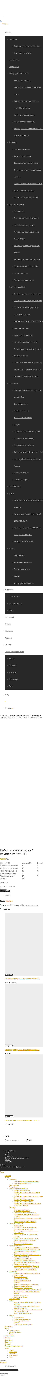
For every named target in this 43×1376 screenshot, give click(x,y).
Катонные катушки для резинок (26, 376)
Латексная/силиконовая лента (25, 342)
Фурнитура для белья (17, 287)
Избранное (13, 665)
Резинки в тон (19, 211)
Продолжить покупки (9, 1370)
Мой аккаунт (14, 679)
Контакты (13, 672)
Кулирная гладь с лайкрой (24, 445)
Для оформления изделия (24, 583)
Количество (4, 886)
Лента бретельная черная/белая (26, 218)
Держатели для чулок (22, 314)
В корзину (5, 891)
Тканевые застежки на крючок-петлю (28, 301)
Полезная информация (14, 652)
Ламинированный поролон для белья (28, 390)
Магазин (10, 715)
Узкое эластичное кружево (24, 191)
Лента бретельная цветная (24, 225)
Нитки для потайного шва (23, 542)
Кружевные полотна (21, 473)
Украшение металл (21, 356)
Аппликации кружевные (23, 562)
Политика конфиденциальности (17, 1158)
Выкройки (9, 590)
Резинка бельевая (21, 273)
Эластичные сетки (21, 404)
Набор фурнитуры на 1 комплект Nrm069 (22, 979)
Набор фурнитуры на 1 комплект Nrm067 (22, 1050)
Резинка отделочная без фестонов (27, 259)
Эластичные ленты (16, 204)
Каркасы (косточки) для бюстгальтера (28, 321)
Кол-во (12, 886)
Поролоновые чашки (21, 328)
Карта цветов (14, 60)
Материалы (13, 383)
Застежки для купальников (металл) (27, 349)
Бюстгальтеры (14, 597)
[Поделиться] (5, 1373)
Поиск (29, 1140)
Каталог (8, 32)
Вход (7, 695)
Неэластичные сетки (21, 411)
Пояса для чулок (15, 603)
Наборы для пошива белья (19, 74)
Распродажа (14, 67)
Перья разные (19, 555)
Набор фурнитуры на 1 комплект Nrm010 (22, 1120)
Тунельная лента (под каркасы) (26, 308)
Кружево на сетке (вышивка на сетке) (28, 184)
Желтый (9, 901)
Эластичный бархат (21, 480)
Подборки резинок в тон (23, 53)
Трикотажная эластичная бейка (26, 266)
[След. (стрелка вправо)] (3, 1375)
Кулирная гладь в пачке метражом (27, 431)
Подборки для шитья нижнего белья (27, 46)
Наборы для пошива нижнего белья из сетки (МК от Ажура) (27, 1204)
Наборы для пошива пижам (24, 122)
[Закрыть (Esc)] (7, 1373)
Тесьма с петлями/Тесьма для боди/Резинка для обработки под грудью (26, 1267)
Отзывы (8, 645)
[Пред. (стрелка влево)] (1, 1375)
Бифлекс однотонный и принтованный (28, 452)
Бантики (17, 576)
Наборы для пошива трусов (24, 115)
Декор (11, 548)
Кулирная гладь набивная (24, 438)
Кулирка (17, 425)
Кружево (12, 142)
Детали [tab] (8, 895)
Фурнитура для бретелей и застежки (27, 294)
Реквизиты (9, 1156)
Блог (11, 686)
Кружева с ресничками (22, 156)
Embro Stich (9, 617)
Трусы (11, 610)
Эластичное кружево (22, 149)
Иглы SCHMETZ (15, 486)
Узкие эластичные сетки (23, 418)
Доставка (9, 631)
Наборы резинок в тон (22, 80)
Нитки (11, 493)
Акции (11, 659)
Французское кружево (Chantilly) (26, 197)
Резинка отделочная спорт (24, 280)
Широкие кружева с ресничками (26, 163)
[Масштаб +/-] (1, 1373)
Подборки (13, 39)
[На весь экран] (3, 1373)
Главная (3, 715)
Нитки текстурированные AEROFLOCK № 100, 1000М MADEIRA (28, 1311)
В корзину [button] (9, 975)
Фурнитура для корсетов (23, 335)
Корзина (8, 638)
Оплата (8, 624)
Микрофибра (19, 397)
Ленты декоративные (22, 569)
